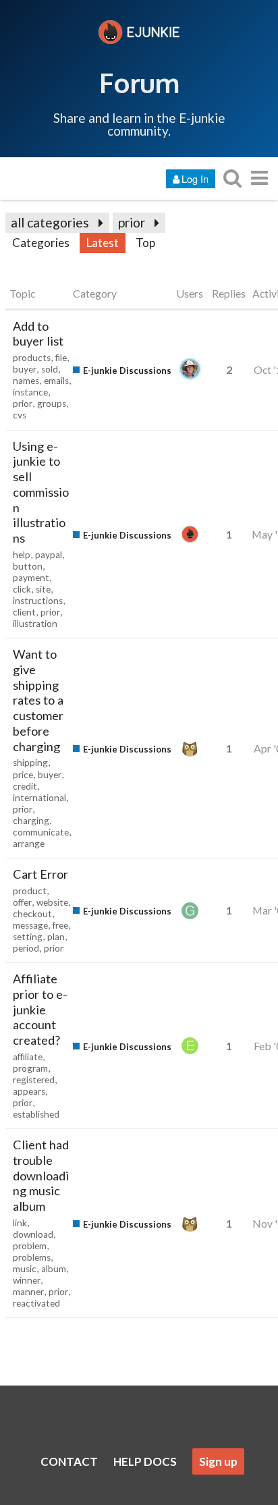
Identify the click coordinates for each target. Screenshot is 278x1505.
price (23, 774)
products (32, 357)
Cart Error (40, 874)
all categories (50, 222)
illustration (35, 623)
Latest (102, 243)
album (53, 1268)
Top (145, 243)
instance (30, 392)
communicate (41, 832)
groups (51, 403)
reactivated (36, 1303)
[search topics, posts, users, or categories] (232, 178)
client (24, 612)
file (61, 357)
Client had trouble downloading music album (41, 1175)
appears (29, 1091)
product (30, 890)
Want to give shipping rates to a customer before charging (38, 700)
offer (22, 902)
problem (30, 1245)
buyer (24, 369)
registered (34, 1079)
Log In (195, 178)
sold (49, 369)
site (43, 589)
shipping (30, 762)
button (28, 566)
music (24, 1268)
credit (25, 786)
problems (32, 1257)
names (26, 380)
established (36, 1114)
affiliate (28, 1056)
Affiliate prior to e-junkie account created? (40, 1009)
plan (56, 936)
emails (56, 380)
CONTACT (69, 1461)
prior (131, 222)
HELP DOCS (145, 1461)
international (39, 797)
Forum (139, 82)
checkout (32, 913)
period (26, 948)
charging (31, 820)
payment (31, 577)
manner (28, 1291)
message (30, 925)
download (33, 1234)
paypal (48, 554)
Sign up (218, 1461)
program (30, 1068)
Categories (41, 243)
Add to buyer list (38, 334)
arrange (29, 843)
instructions (38, 600)
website (52, 902)
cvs (19, 415)
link (20, 1222)
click (22, 589)
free (60, 925)
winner (26, 1280)
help (21, 554)
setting (28, 936)
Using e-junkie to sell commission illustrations (41, 492)
